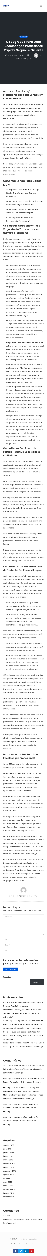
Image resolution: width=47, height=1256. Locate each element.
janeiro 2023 (8, 1152)
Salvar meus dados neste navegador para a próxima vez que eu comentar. (21, 962)
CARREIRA (23, 37)
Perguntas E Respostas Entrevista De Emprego (23, 1219)
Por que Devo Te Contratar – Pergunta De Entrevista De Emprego (20, 1108)
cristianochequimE (23, 896)
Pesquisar (7, 977)
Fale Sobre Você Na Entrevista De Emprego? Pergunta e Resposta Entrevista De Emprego (23, 1069)
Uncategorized (9, 1223)
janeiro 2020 (8, 1156)
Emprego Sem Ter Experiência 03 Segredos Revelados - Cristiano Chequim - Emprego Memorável (21, 1091)
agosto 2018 (8, 1175)
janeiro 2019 (8, 1167)
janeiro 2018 (8, 1193)
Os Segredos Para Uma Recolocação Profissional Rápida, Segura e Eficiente (23, 46)
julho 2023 (8, 1149)
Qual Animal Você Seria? (13, 1065)
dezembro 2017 (9, 1197)
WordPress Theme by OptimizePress (23, 1244)
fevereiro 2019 (9, 1163)
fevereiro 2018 (9, 1189)
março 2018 (8, 1186)
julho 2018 (7, 1178)
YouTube (22, 873)
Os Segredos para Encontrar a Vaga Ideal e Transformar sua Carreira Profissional (22, 193)
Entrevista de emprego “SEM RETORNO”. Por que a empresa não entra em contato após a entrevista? (22, 1013)
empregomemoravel (11, 1078)
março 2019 (8, 1160)
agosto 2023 (8, 1145)
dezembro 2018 (9, 1171)
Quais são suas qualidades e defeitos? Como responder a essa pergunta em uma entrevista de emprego (23, 1035)
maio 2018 (7, 1182)
